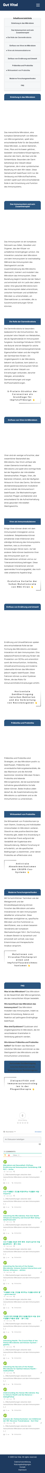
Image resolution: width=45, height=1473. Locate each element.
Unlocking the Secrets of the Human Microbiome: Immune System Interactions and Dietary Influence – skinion (22, 1268)
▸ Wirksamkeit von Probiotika (18, 70)
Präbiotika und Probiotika (22, 66)
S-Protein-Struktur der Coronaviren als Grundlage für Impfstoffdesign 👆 (23, 395)
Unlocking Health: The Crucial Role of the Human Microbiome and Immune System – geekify (20, 1343)
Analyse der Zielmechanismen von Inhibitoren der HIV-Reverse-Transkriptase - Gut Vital (22, 1420)
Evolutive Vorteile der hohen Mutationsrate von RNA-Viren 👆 (22, 584)
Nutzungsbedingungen (22, 1464)
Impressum (22, 1470)
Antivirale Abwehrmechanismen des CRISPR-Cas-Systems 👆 (22, 868)
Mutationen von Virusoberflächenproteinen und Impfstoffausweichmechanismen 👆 (22, 960)
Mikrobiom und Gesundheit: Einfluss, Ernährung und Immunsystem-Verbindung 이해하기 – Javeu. (22, 1167)
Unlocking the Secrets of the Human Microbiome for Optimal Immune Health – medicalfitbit (20, 1369)
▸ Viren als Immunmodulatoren (18, 50)
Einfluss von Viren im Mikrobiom (23, 46)
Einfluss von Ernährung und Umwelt (22, 59)
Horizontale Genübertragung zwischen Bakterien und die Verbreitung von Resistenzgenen (23, 1066)
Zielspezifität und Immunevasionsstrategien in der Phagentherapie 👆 (22, 1085)
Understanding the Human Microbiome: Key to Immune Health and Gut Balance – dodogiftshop (21, 1395)
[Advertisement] (22, 116)
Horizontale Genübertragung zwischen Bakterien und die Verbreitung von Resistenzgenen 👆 (22, 697)
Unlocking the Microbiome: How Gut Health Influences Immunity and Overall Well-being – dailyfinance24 (22, 1218)
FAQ (22, 85)
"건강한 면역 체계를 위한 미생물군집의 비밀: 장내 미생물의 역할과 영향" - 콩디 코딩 (21, 1317)
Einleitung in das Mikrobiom (22, 23)
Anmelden (38, 1132)
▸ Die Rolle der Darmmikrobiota (18, 37)
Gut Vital (10, 5)
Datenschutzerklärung (22, 1462)
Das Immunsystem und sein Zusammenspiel (22, 31)
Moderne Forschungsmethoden (23, 79)
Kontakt (22, 1467)
